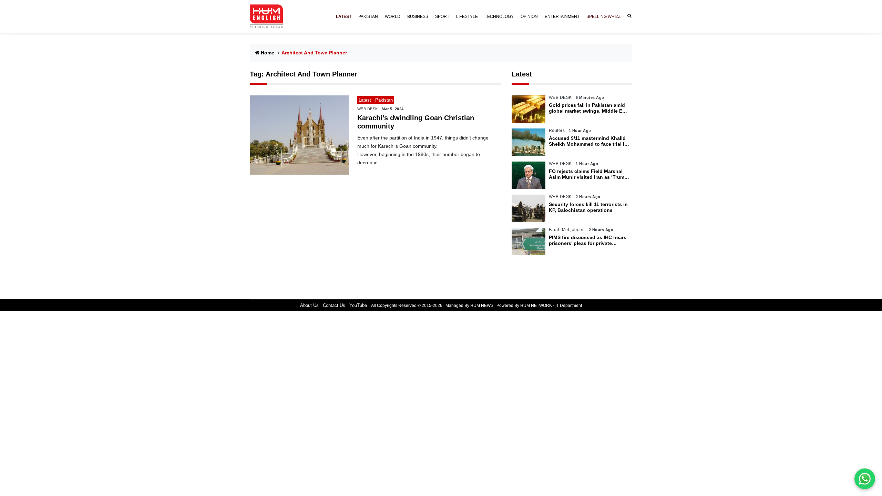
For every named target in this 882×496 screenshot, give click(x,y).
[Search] (628, 16)
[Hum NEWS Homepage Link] (269, 16)
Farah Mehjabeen (567, 229)
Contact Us (334, 305)
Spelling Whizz (603, 16)
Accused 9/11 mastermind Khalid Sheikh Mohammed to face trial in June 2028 (588, 141)
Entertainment (562, 16)
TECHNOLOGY (499, 16)
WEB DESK (367, 109)
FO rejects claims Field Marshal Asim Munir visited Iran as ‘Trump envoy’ (588, 174)
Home (267, 52)
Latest (522, 74)
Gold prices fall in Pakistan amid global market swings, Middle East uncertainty (589, 108)
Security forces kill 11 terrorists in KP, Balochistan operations (588, 207)
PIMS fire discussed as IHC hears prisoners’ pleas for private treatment (587, 240)
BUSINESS (417, 16)
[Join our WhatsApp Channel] (864, 478)
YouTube (358, 305)
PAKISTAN (368, 16)
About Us (309, 305)
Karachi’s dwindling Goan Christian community (415, 122)
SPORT (442, 16)
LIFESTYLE (467, 16)
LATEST (343, 16)
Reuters (557, 130)
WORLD (392, 16)
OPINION (529, 16)
